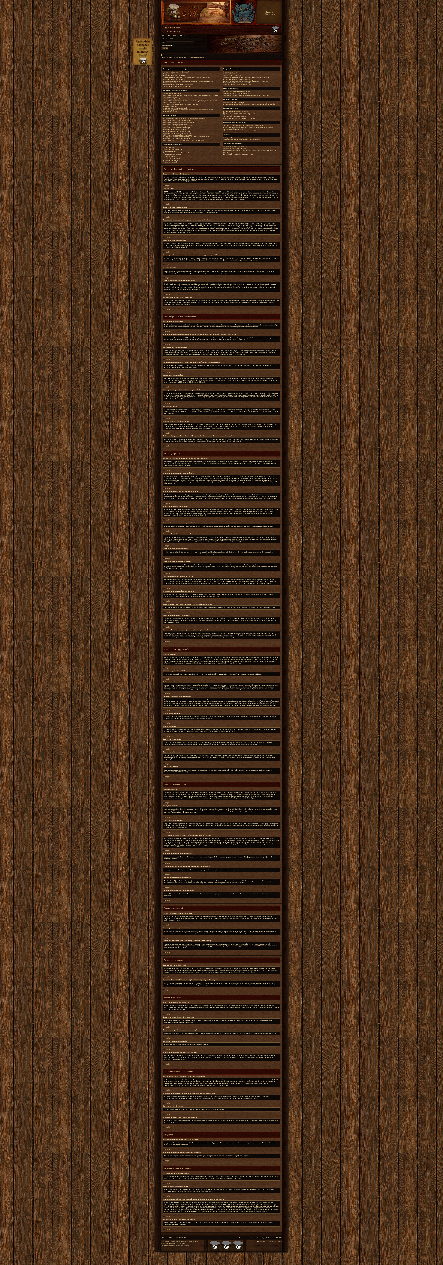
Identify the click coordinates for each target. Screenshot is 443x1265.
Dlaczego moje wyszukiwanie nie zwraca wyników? (239, 113)
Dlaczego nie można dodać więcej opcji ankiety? (178, 126)
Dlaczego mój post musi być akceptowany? (176, 138)
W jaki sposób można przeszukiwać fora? (236, 111)
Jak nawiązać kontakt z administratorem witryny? (238, 154)
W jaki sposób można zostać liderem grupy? (237, 79)
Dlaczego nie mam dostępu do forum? (175, 129)
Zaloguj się (166, 35)
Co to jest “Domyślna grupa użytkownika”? (236, 83)
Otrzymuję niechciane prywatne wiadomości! (237, 93)
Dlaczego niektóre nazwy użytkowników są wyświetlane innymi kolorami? (246, 81)
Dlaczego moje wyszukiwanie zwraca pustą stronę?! (239, 115)
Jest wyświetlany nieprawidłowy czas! (174, 99)
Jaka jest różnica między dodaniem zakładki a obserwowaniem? (243, 125)
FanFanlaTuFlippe (277, 1241)
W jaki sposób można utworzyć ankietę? (175, 124)
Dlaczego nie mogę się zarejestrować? (175, 75)
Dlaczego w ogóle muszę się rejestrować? (176, 72)
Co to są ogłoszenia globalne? (172, 155)
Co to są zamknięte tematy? (171, 160)
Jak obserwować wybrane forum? (233, 129)
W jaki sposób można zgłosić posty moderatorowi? (178, 135)
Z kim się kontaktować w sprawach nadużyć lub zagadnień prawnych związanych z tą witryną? (250, 151)
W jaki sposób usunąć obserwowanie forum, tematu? (239, 131)
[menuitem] (269, 12)
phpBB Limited (219, 1176)
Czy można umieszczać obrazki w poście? (176, 153)
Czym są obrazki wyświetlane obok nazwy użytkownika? (180, 104)
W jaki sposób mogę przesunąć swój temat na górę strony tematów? (184, 140)
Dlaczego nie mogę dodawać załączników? (176, 131)
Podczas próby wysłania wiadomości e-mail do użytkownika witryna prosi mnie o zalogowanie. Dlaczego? (188, 110)
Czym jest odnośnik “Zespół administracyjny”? (237, 85)
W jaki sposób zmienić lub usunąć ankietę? (176, 128)
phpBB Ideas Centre (263, 1189)
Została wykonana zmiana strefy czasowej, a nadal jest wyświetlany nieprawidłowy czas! (190, 101)
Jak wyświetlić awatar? (170, 106)
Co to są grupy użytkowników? (232, 75)
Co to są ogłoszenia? (169, 156)
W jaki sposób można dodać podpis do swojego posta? (180, 122)
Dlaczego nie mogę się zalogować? (174, 79)
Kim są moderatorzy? (229, 74)
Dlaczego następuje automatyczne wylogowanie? (178, 85)
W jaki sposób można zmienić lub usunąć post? (177, 120)
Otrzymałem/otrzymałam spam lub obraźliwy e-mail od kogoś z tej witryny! (246, 95)
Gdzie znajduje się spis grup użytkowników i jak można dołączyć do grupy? (246, 77)
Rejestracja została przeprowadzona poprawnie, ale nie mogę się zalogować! (187, 77)
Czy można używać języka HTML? (173, 149)
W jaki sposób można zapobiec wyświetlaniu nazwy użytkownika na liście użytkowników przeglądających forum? (190, 96)
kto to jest (213, 1204)
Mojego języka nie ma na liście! (172, 102)
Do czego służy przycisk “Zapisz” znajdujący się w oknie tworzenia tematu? (186, 137)
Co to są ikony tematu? (170, 162)
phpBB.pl (190, 382)
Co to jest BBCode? (169, 147)
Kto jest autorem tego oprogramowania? (235, 147)
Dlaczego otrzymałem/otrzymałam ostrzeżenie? (177, 133)
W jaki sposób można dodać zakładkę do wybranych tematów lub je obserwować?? (249, 127)
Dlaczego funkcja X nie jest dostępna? (235, 148)
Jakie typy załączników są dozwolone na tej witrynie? (239, 138)
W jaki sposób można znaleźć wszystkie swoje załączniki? (241, 140)
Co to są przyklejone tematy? (172, 158)
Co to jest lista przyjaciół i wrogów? (234, 102)
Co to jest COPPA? (168, 74)
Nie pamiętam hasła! (169, 83)
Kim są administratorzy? (230, 72)
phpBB (176, 1241)
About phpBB (237, 1178)
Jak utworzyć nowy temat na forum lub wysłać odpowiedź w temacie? (184, 119)
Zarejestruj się (178, 35)
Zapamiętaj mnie (166, 45)
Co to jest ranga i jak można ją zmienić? (175, 108)
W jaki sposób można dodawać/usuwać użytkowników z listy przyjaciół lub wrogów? (249, 104)
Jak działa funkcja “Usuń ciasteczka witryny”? (177, 86)
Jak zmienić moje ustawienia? (172, 93)
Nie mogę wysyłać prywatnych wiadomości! (236, 92)
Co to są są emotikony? (170, 151)
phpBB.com (200, 382)
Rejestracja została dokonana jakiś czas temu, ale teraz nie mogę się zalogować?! (188, 81)
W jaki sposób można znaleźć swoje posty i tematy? (239, 118)
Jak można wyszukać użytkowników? (234, 116)
